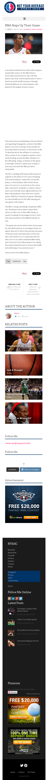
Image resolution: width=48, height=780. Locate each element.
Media (10, 566)
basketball (27, 29)
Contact (21, 772)
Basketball (12, 552)
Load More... (12, 469)
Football (11, 555)
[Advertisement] (24, 114)
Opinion (33, 29)
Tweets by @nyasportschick (17, 443)
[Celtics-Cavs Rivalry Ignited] (11, 621)
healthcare (16, 261)
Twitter (19, 316)
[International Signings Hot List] (11, 643)
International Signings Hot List (28, 641)
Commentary (13, 580)
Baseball (11, 550)
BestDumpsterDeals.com (33, 694)
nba (24, 261)
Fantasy (11, 564)
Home (12, 772)
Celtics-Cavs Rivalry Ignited (27, 619)
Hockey (11, 558)
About (10, 586)
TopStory (39, 29)
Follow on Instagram (31, 469)
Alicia (16, 313)
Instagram (12, 572)
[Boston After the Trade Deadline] (11, 632)
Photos (11, 575)
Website (26, 316)
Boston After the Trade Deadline (28, 630)
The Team (31, 772)
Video (10, 578)
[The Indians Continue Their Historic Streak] (11, 611)
